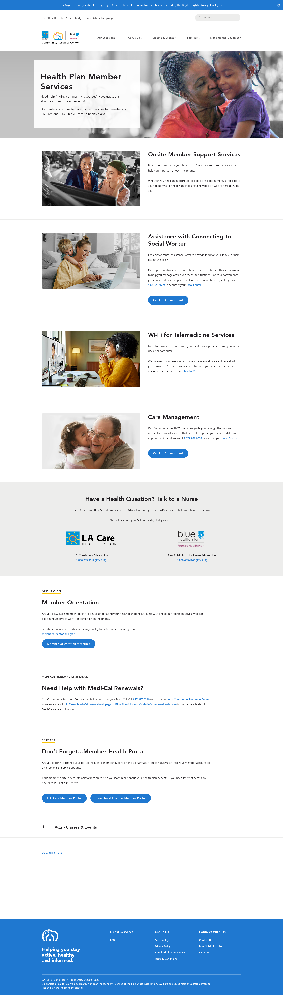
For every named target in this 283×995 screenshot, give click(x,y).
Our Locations (106, 37)
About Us (134, 37)
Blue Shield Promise (211, 946)
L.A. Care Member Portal (64, 798)
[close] (278, 5)
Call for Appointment (168, 300)
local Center (194, 285)
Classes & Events (163, 37)
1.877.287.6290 (157, 285)
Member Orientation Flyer (58, 634)
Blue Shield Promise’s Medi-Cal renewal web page (146, 704)
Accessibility (162, 940)
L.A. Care (204, 952)
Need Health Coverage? (225, 37)
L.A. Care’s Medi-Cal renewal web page (87, 704)
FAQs (113, 940)
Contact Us (205, 940)
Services (192, 37)
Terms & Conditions (166, 958)
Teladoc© (189, 371)
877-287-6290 (141, 699)
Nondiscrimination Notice (170, 952)
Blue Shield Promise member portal (120, 798)
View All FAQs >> (52, 853)
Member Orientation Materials (68, 644)
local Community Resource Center (189, 699)
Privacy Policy (162, 946)
